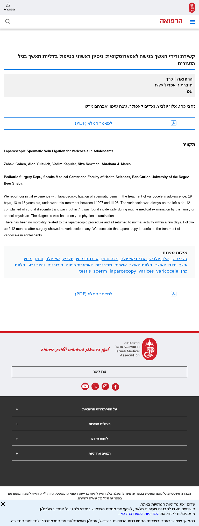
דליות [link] (20, 265)
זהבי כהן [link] (179, 259)
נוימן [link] (39, 259)
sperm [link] (100, 271)
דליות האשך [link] (141, 265)
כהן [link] (184, 271)
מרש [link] (28, 259)
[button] (190, 21)
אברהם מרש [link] (87, 259)
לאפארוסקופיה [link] (79, 265)
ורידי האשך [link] (165, 265)
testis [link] (85, 271)
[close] (3, 506)
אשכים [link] (121, 265)
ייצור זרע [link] (36, 265)
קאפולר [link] (53, 259)
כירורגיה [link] (55, 265)
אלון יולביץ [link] (159, 259)
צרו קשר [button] (99, 372)
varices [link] (146, 271)
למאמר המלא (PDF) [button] (93, 123)
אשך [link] (183, 265)
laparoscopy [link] (123, 271)
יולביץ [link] (67, 259)
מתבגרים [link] (103, 265)
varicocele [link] (167, 271)
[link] (192, 8)
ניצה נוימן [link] (109, 259)
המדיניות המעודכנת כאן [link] (139, 514)
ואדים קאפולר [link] (134, 259)
